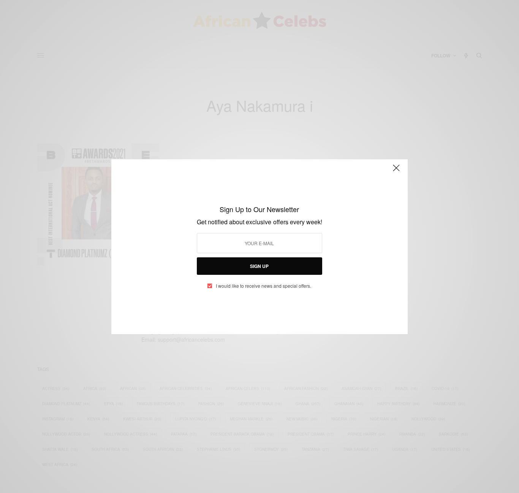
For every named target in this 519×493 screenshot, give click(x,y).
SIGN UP (259, 266)
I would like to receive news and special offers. (263, 286)
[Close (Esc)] (396, 171)
